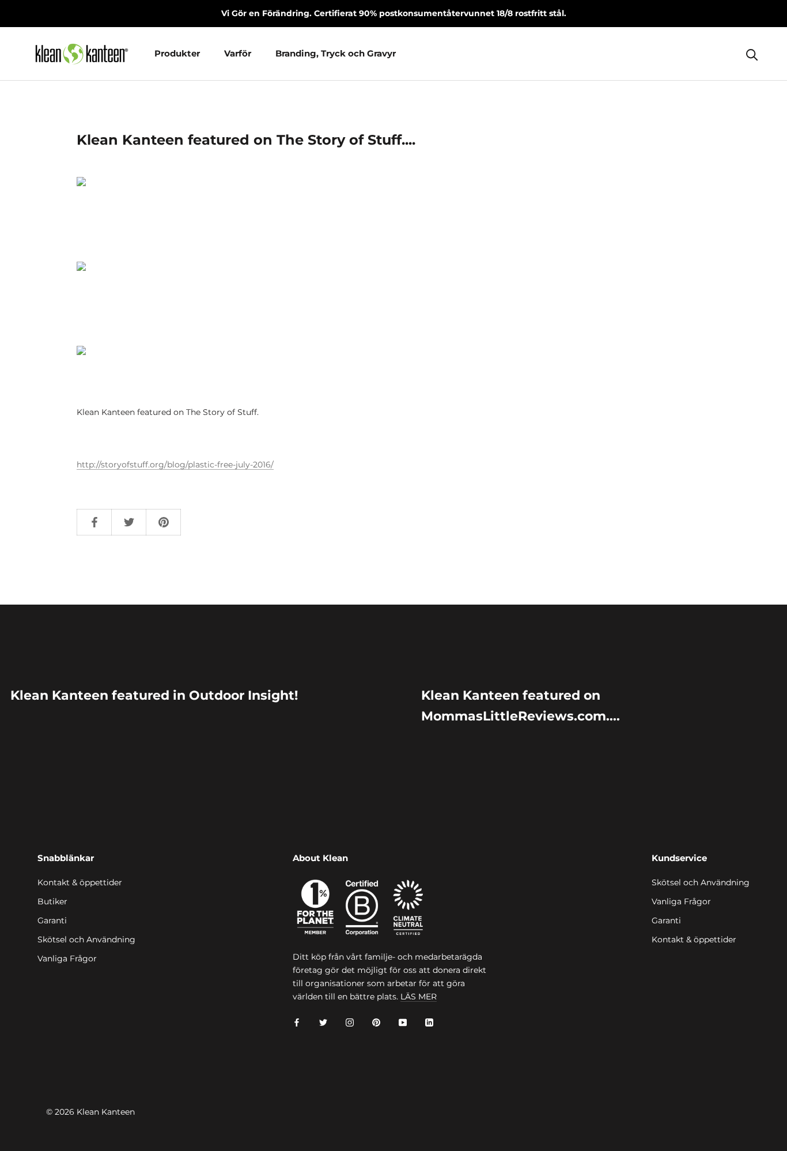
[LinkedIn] (429, 1021)
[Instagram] (350, 1021)
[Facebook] (297, 1021)
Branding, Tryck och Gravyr (335, 53)
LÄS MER (418, 996)
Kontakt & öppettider (79, 882)
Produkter (177, 53)
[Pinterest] (376, 1021)
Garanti (52, 920)
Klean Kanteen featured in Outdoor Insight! (154, 695)
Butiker (52, 901)
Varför (237, 53)
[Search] (752, 54)
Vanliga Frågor (67, 958)
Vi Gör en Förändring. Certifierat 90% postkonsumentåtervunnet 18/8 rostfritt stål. (393, 13)
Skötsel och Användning (86, 939)
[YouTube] (403, 1021)
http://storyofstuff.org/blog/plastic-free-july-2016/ (175, 464)
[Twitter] (323, 1021)
